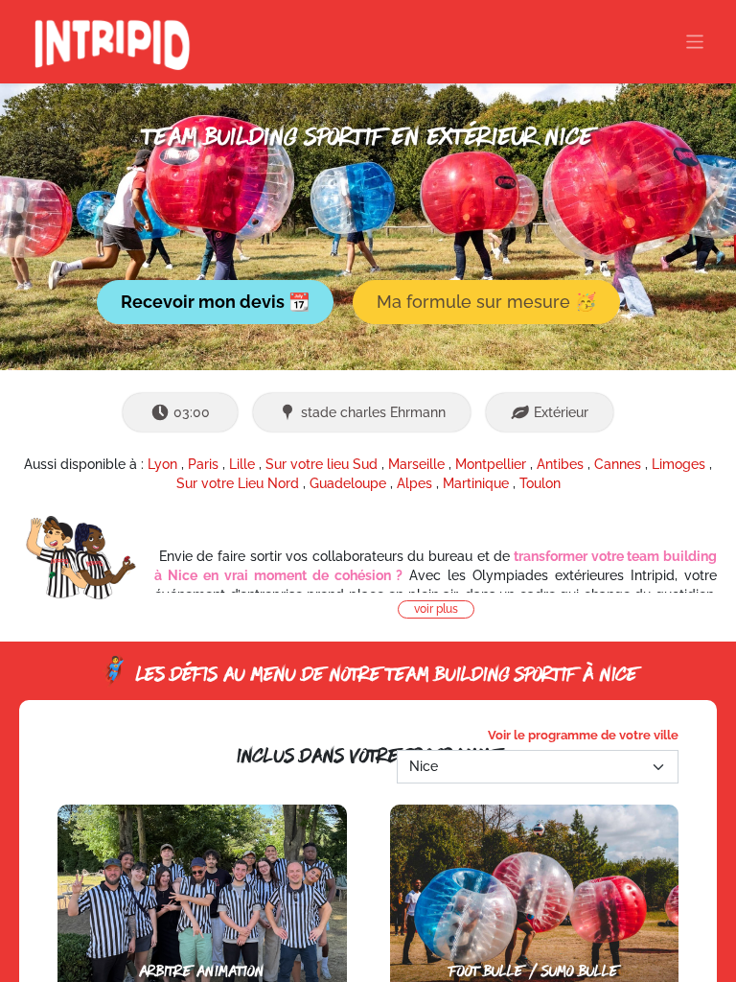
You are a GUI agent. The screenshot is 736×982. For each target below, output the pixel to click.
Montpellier (490, 464)
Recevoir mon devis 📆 (215, 302)
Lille (242, 464)
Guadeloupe (348, 483)
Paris (203, 464)
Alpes (414, 483)
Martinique (476, 483)
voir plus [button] (436, 609)
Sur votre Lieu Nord (237, 483)
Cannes (617, 464)
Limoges (678, 464)
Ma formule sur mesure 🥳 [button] (486, 302)
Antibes (560, 464)
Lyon (162, 464)
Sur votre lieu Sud (321, 464)
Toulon (540, 483)
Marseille (416, 464)
